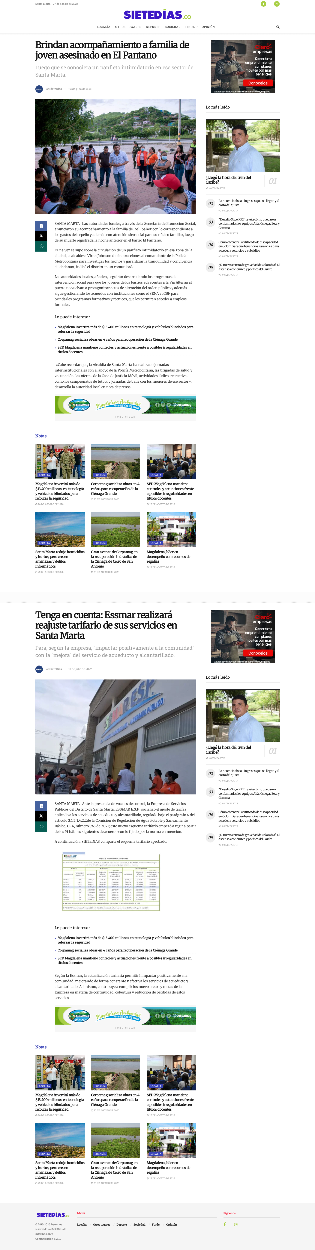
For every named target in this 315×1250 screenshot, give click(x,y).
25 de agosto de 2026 (50, 572)
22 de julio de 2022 (80, 89)
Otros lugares (128, 27)
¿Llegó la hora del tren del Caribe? (228, 180)
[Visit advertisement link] (125, 405)
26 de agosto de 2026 (50, 504)
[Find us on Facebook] (263, 3)
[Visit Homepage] (157, 14)
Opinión (208, 27)
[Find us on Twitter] (270, 3)
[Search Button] (278, 26)
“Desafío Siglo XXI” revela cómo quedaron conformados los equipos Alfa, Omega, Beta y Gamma (249, 223)
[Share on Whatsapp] (41, 246)
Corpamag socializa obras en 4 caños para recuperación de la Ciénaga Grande (118, 339)
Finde (190, 27)
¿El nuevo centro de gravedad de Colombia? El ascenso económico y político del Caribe (249, 267)
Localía (104, 27)
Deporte (153, 27)
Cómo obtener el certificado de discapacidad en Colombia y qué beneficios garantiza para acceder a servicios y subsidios (249, 246)
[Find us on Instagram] (277, 3)
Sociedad (173, 27)
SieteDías (56, 89)
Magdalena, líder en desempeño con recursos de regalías (168, 557)
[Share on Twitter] (41, 236)
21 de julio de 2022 (80, 669)
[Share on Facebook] (41, 226)
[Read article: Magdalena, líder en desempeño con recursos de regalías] (171, 529)
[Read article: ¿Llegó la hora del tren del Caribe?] (243, 145)
